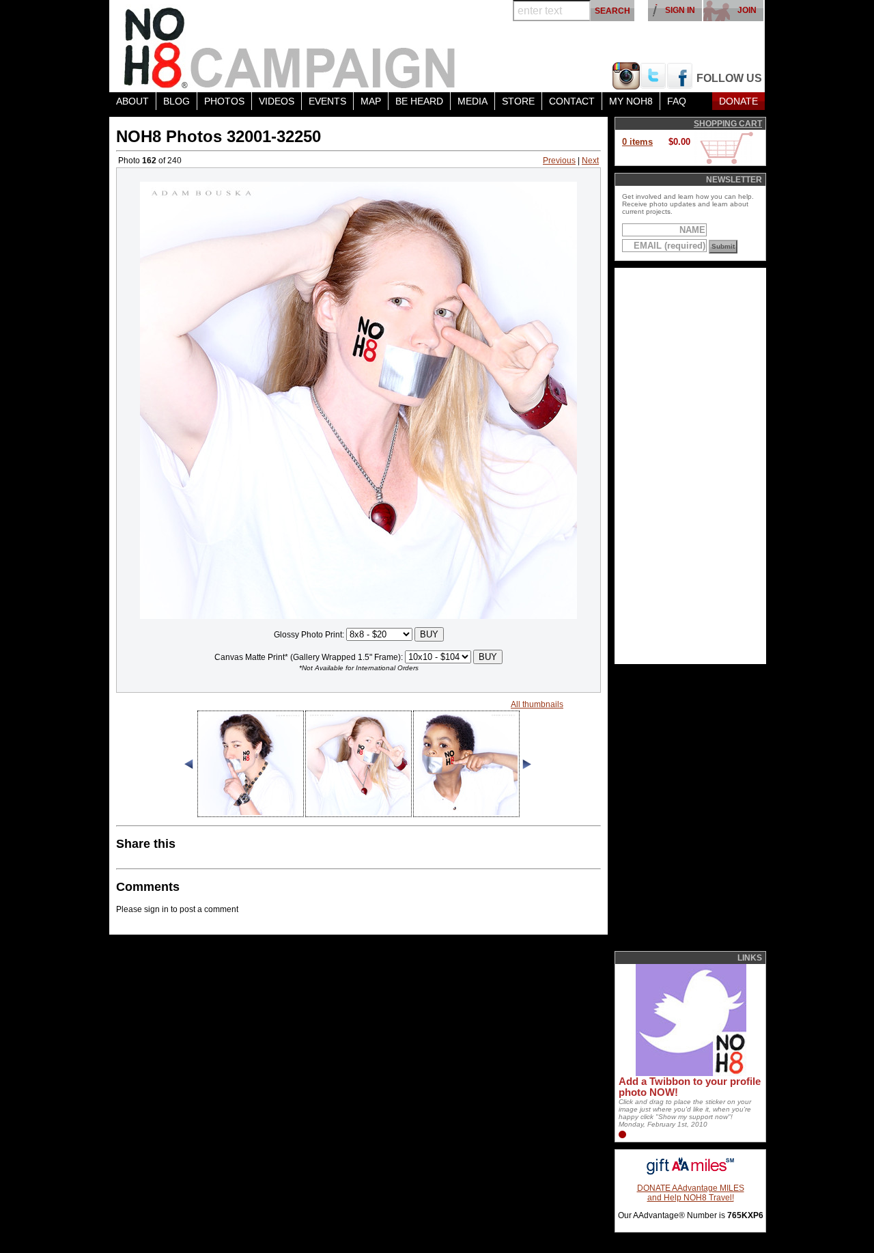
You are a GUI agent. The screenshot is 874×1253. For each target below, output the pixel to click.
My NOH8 (631, 101)
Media (472, 101)
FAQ (676, 101)
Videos (276, 101)
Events (327, 101)
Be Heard (419, 101)
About (132, 101)
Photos (224, 101)
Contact (572, 101)
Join (747, 10)
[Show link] (689, 1073)
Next (590, 160)
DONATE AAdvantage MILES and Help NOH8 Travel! (690, 1192)
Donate (738, 101)
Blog (176, 101)
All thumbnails (537, 704)
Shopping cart (728, 123)
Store (518, 101)
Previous (559, 160)
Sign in (680, 10)
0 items (637, 142)
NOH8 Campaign (290, 46)
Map (371, 101)
